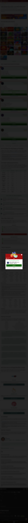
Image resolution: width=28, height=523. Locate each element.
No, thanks (14, 267)
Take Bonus (14, 265)
